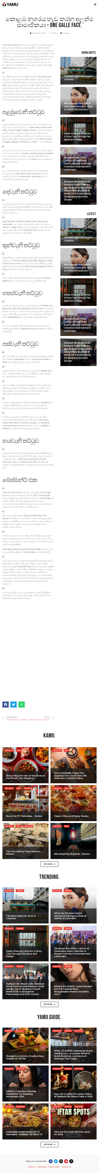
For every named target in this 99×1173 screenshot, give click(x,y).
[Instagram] (61, 1161)
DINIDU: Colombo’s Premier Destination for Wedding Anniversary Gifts (21, 1094)
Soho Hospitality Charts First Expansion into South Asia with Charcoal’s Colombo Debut (70, 776)
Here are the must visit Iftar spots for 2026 (72, 1133)
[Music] (71, 1161)
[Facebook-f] (51, 1161)
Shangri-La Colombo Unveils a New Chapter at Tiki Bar (25, 1057)
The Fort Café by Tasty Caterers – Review (24, 852)
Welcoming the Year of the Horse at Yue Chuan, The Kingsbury (25, 777)
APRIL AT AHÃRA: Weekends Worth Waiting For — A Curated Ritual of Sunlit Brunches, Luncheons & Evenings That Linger (73, 1055)
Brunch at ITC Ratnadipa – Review (24, 816)
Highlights (9, 750)
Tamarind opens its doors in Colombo (21, 917)
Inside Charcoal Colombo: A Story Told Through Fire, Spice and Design (24, 954)
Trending (66, 33)
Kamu (19, 750)
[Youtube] (66, 1161)
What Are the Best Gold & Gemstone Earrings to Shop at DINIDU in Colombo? (70, 916)
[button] (50, 864)
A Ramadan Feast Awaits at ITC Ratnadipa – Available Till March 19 (24, 1133)
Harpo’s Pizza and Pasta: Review (71, 816)
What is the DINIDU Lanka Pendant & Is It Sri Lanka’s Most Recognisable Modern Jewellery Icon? (73, 990)
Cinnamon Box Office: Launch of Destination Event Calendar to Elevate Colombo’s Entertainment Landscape (72, 952)
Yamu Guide (28, 788)
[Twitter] (56, 1161)
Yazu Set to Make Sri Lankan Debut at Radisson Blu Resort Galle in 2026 (73, 1095)
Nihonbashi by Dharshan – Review (72, 854)
